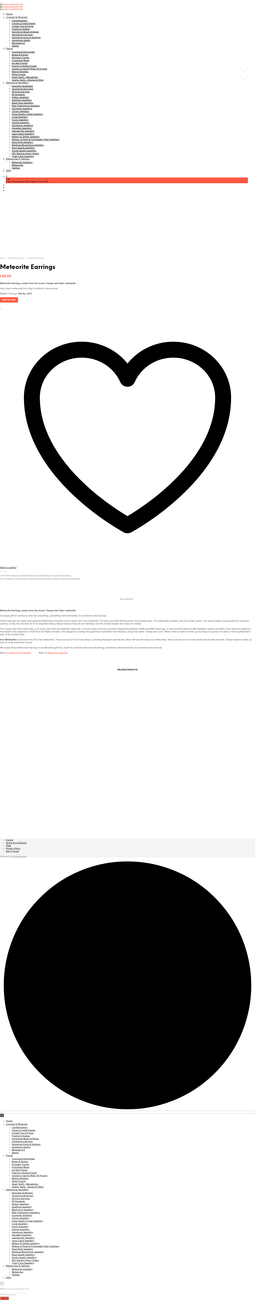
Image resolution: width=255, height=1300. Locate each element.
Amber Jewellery (20, 97)
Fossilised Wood (20, 60)
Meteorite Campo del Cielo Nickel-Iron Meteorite (28, 809)
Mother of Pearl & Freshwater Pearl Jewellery (35, 139)
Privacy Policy (13, 848)
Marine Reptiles (20, 71)
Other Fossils (19, 74)
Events (9, 839)
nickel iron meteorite (70, 579)
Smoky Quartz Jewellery (24, 150)
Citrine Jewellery (20, 111)
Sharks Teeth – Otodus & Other (28, 79)
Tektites (16, 167)
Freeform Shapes (21, 28)
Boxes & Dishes (20, 54)
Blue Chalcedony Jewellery (26, 105)
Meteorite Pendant (160, 807)
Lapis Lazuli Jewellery (23, 133)
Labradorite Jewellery (23, 130)
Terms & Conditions (16, 842)
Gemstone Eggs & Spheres (26, 37)
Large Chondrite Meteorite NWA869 (94, 807)
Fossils (9, 48)
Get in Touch (12, 851)
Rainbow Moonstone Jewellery (28, 144)
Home (9, 14)
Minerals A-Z (18, 42)
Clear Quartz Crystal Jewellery (27, 113)
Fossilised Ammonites (23, 51)
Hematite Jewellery (22, 128)
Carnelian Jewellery (22, 108)
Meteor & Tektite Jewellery (26, 136)
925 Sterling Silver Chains (25, 153)
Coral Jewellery (20, 116)
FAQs (8, 845)
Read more (10, 819)
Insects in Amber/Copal (24, 65)
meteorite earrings (51, 579)
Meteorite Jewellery (22, 162)
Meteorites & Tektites (18, 159)
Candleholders (19, 20)
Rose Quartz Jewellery (23, 147)
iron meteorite (35, 579)
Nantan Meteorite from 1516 (225, 807)
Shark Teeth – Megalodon (25, 77)
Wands (15, 45)
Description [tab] (126, 599)
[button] (6, 176)
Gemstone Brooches (22, 88)
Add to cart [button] (77, 816)
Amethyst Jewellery (22, 99)
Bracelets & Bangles (22, 85)
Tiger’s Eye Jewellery (23, 156)
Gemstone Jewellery (17, 83)
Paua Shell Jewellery (22, 142)
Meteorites (17, 164)
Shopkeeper (19, 856)
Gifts (8, 171)
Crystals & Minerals (16, 17)
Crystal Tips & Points (23, 26)
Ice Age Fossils (20, 62)
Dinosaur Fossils (20, 57)
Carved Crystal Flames (23, 23)
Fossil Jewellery (20, 119)
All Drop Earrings (21, 91)
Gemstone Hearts (21, 40)
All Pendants (18, 94)
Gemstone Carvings (22, 34)
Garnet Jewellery (20, 122)
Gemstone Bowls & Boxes (25, 31)
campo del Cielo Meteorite (16, 579)
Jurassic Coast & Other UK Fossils (29, 68)
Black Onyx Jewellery (22, 102)
